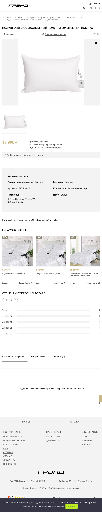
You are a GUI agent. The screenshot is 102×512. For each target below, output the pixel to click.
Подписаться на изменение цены (45, 148)
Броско (44, 141)
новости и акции (12, 437)
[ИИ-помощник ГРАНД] (89, 8)
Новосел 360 (9, 464)
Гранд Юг (73, 422)
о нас (85, 437)
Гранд (49, 144)
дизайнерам (52, 441)
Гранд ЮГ (58, 144)
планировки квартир (14, 441)
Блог (5, 449)
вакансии (87, 445)
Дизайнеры (9, 460)
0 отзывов (9, 34)
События (8, 452)
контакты (87, 441)
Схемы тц (8, 456)
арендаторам (53, 437)
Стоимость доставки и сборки (26, 155)
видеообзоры (10, 445)
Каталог (3, 5)
